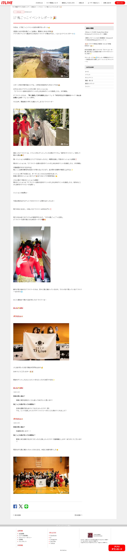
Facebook (53, 535)
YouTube (53, 541)
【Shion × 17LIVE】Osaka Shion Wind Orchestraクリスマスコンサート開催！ (96, 33)
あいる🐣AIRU (18, 388)
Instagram (53, 539)
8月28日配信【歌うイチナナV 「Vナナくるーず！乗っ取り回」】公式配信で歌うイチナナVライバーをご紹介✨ (99, 51)
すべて (87, 71)
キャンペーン (89, 77)
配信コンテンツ (89, 83)
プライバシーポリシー (25, 537)
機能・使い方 (89, 80)
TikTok (52, 543)
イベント (87, 74)
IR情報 (21, 539)
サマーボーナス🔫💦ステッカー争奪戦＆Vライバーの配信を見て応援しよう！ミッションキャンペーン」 (99, 59)
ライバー (87, 86)
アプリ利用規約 (23, 535)
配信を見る (120, 3)
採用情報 (20, 545)
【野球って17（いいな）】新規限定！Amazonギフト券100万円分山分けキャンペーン (99, 39)
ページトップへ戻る (64, 525)
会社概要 (21, 534)
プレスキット (23, 541)
